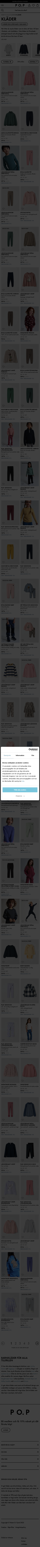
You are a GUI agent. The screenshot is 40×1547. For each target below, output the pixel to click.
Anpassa (19, 796)
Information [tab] (20, 755)
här (23, 781)
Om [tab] (32, 755)
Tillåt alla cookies (20, 790)
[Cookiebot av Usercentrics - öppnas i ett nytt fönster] (29, 749)
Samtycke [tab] (7, 755)
